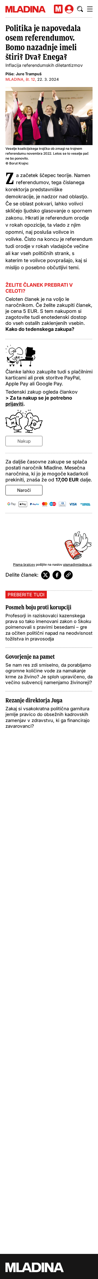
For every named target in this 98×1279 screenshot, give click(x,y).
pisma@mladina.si (77, 564)
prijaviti (14, 404)
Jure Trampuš (29, 73)
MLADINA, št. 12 (20, 79)
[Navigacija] (90, 9)
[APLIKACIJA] (58, 9)
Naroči (24, 490)
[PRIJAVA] (69, 9)
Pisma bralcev (24, 564)
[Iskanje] (80, 9)
